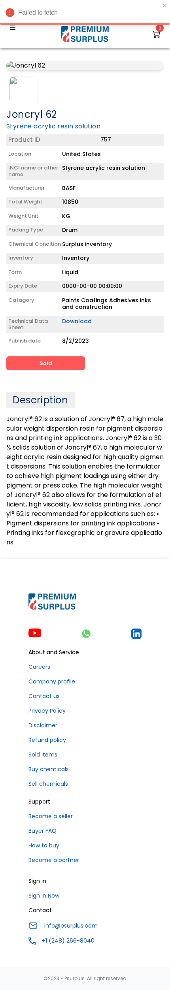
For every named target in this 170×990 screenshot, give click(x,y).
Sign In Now (43, 896)
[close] (165, 5)
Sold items (42, 754)
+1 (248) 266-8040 (68, 941)
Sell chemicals (48, 784)
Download (77, 321)
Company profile (51, 681)
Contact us (44, 696)
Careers (39, 667)
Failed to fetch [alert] (38, 12)
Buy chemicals (48, 769)
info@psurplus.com (71, 926)
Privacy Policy (47, 711)
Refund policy (47, 740)
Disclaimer (42, 725)
